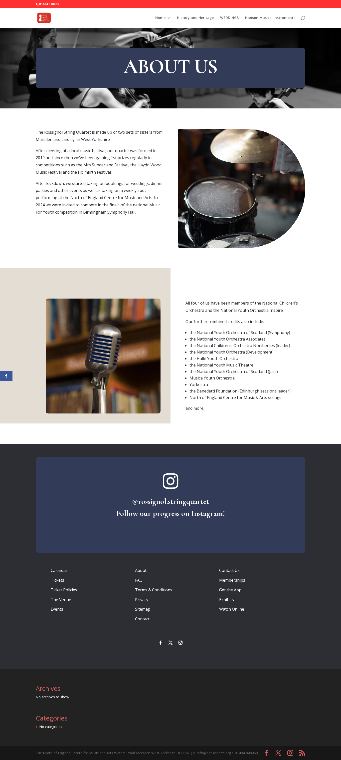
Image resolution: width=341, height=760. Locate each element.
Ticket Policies (64, 590)
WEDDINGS (229, 18)
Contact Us (229, 570)
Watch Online (231, 609)
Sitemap (142, 609)
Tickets (57, 580)
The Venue (61, 599)
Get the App (230, 590)
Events (57, 609)
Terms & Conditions (153, 590)
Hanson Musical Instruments (270, 18)
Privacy (141, 599)
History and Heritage (195, 18)
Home (160, 18)
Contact (142, 619)
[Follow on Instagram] (180, 643)
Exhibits (226, 599)
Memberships (232, 580)
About (141, 570)
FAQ (139, 580)
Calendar (59, 570)
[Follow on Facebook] (161, 643)
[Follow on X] (170, 643)
